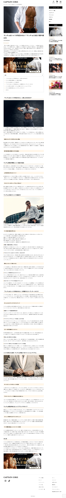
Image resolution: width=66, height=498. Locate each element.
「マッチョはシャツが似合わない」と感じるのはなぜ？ (17, 78)
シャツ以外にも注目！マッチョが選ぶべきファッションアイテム (18, 86)
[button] (42, 75)
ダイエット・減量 (52, 10)
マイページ (54, 480)
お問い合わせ (54, 482)
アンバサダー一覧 (42, 489)
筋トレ (50, 21)
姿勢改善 (50, 19)
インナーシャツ (41, 482)
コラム (6, 4)
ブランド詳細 (41, 477)
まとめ (7, 89)
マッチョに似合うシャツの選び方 (12, 82)
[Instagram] (5, 481)
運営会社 (53, 484)
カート (53, 477)
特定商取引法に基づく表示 (56, 491)
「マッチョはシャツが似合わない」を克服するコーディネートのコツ (19, 84)
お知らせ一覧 (41, 486)
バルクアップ (51, 12)
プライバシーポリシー (56, 489)
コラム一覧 (41, 484)
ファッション (51, 14)
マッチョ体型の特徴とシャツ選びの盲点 (14, 80)
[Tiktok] (9, 481)
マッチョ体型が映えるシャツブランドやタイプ (15, 88)
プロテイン (51, 17)
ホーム (4, 4)
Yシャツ (40, 480)
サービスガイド (54, 486)
